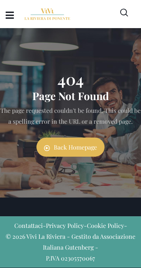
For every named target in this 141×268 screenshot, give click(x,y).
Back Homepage (75, 147)
